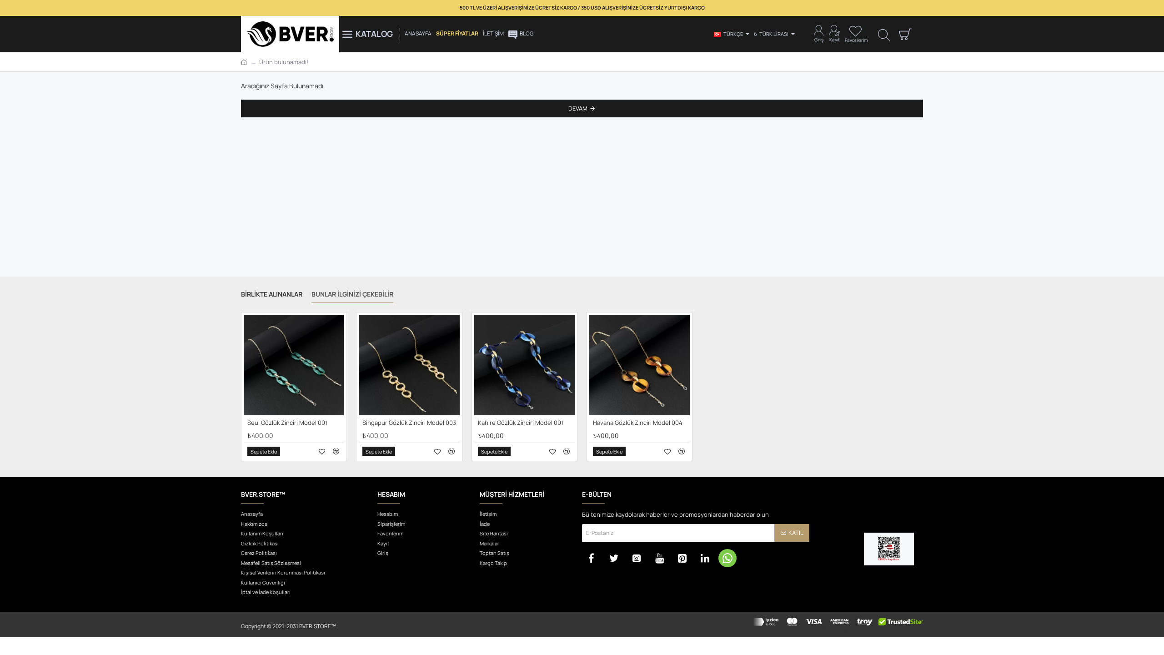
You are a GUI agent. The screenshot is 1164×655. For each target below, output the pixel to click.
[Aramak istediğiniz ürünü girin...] (884, 34)
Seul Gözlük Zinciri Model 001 (287, 423)
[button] (263, 451)
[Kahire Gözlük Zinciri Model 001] (524, 365)
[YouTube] (659, 558)
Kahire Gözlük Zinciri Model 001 (520, 423)
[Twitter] (614, 558)
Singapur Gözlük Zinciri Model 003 (409, 423)
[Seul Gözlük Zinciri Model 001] (294, 365)
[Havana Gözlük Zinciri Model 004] (639, 365)
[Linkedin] (705, 558)
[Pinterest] (682, 558)
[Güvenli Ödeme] (838, 624)
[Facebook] (591, 558)
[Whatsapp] (727, 558)
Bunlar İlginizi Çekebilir (352, 294)
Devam (577, 108)
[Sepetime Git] (905, 34)
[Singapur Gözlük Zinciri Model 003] (409, 365)
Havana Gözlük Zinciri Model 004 (637, 423)
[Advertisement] (582, 201)
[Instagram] (636, 558)
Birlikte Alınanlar (271, 294)
